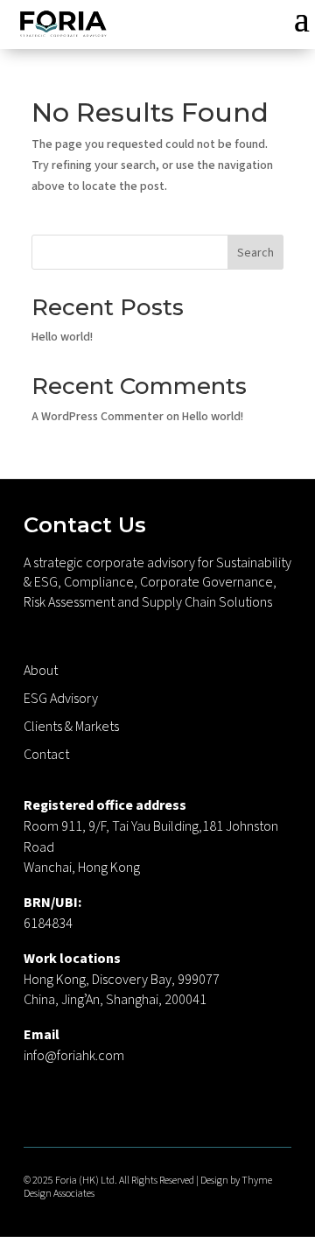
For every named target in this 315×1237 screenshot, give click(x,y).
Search (255, 253)
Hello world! (62, 337)
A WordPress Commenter (98, 416)
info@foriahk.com (74, 1055)
